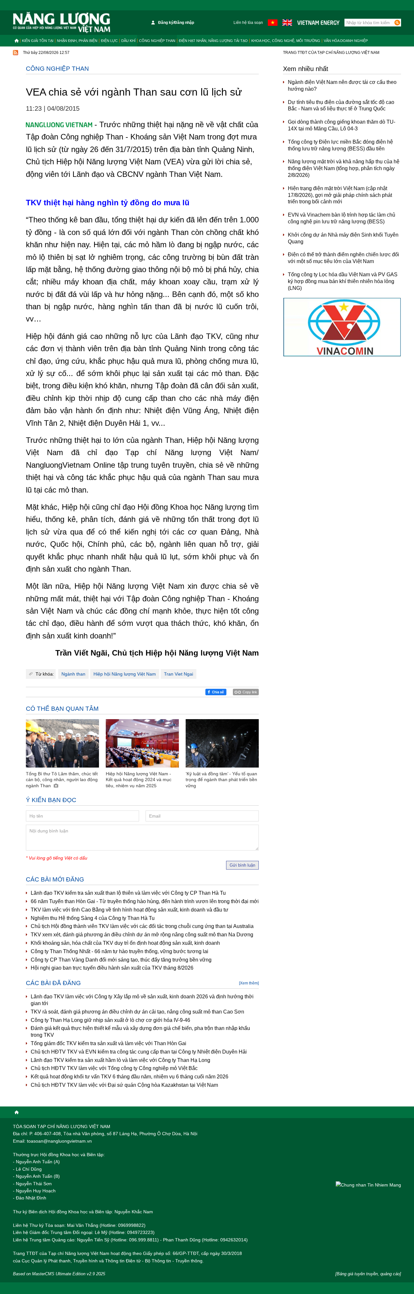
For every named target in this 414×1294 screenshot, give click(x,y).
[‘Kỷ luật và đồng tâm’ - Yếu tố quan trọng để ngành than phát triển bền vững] (222, 743)
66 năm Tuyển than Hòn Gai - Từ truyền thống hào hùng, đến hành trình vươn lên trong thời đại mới (145, 901)
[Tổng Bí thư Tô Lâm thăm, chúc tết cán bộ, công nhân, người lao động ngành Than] (62, 743)
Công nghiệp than (157, 41)
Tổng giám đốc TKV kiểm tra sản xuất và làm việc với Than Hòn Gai (108, 1043)
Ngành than (73, 674)
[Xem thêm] (249, 983)
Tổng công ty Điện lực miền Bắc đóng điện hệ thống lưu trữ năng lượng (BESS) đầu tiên (340, 145)
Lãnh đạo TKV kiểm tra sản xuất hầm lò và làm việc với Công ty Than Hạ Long (120, 1060)
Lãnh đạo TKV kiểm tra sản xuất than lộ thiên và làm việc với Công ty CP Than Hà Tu (128, 893)
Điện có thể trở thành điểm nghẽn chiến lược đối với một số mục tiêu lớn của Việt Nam (343, 258)
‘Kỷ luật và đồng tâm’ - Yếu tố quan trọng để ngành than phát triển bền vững (221, 779)
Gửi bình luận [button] (242, 865)
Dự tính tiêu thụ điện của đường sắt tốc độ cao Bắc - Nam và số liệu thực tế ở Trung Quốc (341, 105)
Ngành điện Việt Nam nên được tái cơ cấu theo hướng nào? (342, 85)
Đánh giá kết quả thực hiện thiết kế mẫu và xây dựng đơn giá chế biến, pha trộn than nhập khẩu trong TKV (140, 1031)
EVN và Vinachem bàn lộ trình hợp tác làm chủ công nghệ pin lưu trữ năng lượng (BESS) (341, 218)
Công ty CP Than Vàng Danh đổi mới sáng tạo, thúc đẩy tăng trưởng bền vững (121, 960)
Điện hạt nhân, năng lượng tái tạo (213, 41)
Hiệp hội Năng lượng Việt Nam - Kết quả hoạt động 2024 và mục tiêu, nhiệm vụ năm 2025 (138, 779)
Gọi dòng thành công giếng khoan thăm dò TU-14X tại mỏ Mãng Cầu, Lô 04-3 (341, 125)
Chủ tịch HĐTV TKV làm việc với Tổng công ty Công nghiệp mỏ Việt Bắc (114, 1068)
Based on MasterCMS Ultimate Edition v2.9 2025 (59, 1273)
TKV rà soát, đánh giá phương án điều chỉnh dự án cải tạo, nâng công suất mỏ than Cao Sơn (137, 1011)
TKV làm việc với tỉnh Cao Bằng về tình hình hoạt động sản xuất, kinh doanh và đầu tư (129, 909)
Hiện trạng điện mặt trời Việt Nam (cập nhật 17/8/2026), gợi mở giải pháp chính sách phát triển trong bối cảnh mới (340, 195)
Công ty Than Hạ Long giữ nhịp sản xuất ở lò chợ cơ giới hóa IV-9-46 (110, 1020)
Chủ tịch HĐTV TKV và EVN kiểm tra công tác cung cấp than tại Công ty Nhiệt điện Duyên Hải (139, 1052)
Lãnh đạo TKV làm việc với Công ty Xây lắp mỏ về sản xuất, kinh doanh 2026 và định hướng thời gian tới (142, 1000)
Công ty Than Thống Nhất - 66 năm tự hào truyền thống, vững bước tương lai (119, 951)
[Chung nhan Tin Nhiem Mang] (368, 1184)
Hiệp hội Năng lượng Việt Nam (124, 674)
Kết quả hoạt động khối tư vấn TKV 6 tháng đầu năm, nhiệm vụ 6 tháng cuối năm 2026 (129, 1076)
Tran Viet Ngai (178, 674)
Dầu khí (128, 41)
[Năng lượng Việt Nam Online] (61, 22)
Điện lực (109, 41)
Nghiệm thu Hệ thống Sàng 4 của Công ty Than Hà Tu (93, 918)
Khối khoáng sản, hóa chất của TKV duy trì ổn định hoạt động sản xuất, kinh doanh (125, 943)
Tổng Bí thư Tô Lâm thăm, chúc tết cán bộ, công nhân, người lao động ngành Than (62, 779)
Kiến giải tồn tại (37, 41)
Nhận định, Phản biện (77, 41)
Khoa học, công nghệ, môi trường (285, 41)
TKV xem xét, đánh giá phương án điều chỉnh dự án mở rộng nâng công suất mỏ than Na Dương (142, 934)
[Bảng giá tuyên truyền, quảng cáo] (368, 1273)
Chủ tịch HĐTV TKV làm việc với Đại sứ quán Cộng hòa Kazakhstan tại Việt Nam (124, 1085)
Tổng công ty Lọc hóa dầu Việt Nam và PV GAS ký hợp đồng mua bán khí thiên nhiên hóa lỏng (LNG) (343, 281)
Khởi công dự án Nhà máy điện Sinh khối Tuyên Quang (343, 238)
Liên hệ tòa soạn (248, 22)
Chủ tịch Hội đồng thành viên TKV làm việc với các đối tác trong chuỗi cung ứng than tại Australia (142, 926)
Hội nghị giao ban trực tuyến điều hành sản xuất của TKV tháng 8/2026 (112, 968)
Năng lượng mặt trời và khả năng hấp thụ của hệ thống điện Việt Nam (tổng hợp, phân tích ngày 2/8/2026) (343, 168)
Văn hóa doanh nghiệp (346, 41)
